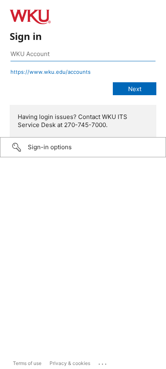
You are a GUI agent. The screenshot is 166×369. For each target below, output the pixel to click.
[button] (83, 147)
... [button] (103, 362)
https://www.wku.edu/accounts (50, 72)
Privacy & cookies (70, 363)
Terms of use (27, 363)
